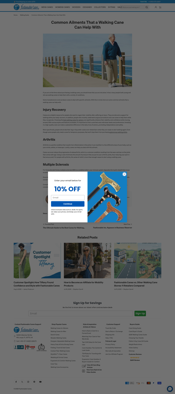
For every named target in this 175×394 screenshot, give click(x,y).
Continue (67, 204)
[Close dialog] (124, 174)
